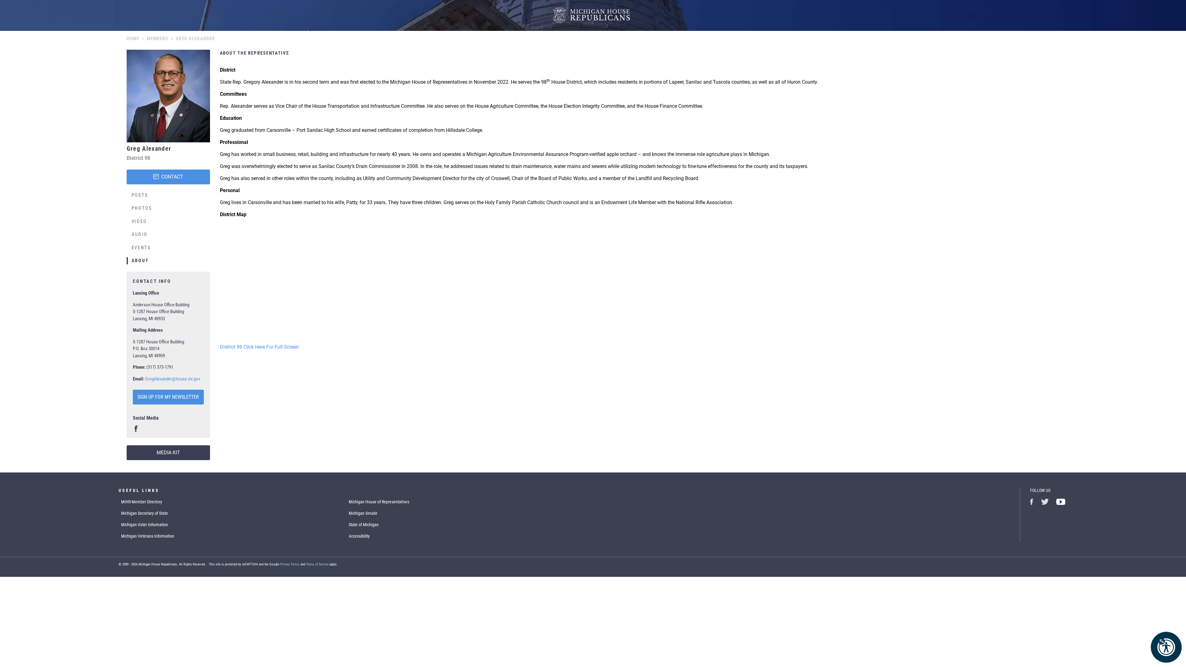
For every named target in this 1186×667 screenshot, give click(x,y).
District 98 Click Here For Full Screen (259, 347)
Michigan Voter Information (144, 524)
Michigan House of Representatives (379, 501)
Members (157, 38)
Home (133, 38)
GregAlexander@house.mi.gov (172, 379)
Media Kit (168, 452)
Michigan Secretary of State (144, 513)
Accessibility (359, 536)
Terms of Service (317, 564)
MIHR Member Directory (141, 501)
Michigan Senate (363, 513)
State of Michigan (364, 524)
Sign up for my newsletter (168, 397)
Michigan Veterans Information (147, 536)
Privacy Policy (290, 564)
